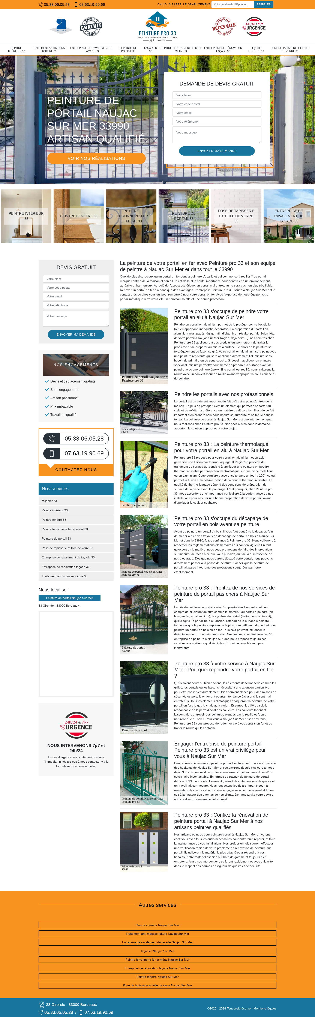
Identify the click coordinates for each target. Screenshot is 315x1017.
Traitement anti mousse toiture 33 (49, 49)
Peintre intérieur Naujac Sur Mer (157, 925)
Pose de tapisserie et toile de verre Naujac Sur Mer (157, 985)
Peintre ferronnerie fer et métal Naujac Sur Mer (157, 959)
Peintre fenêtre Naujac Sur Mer (157, 976)
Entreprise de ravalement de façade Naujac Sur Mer (157, 942)
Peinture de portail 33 (128, 49)
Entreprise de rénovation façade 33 (223, 49)
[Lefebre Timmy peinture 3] (157, 26)
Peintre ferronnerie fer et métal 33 (181, 49)
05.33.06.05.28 (57, 4)
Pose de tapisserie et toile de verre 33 (290, 49)
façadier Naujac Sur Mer (157, 951)
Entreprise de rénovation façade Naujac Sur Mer (157, 968)
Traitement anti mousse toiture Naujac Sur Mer (157, 933)
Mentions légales (265, 1008)
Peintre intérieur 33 (16, 49)
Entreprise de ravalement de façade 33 (91, 49)
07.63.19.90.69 (92, 4)
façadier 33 (150, 49)
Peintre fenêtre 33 (256, 49)
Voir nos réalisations (96, 158)
